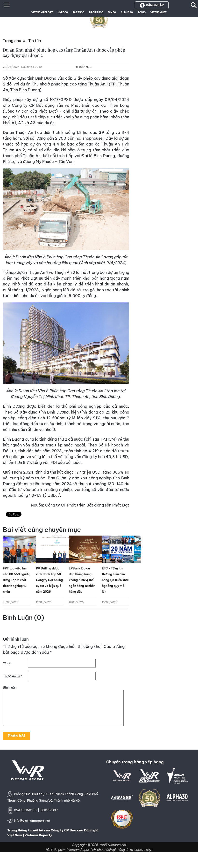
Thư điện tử (12, 676)
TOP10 (142, 12)
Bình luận (9, 687)
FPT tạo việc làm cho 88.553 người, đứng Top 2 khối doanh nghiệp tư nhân (16, 580)
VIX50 (112, 12)
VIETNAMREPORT (42, 12)
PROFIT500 (96, 12)
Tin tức (34, 40)
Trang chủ (12, 40)
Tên (6, 664)
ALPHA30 (127, 12)
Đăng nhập (155, 5)
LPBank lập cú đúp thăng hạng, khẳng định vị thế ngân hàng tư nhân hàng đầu (82, 580)
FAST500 (78, 12)
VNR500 (63, 12)
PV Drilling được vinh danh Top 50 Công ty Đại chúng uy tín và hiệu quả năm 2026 (49, 580)
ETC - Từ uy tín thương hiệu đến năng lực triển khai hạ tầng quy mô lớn (115, 580)
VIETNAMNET (158, 12)
